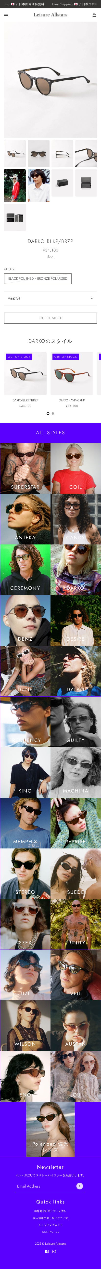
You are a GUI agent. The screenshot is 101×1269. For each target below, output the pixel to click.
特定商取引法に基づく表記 (50, 1211)
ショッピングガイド (50, 1225)
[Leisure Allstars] (50, 15)
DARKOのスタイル (50, 341)
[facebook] (46, 1251)
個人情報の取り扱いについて (50, 1218)
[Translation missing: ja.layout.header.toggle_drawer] (6, 15)
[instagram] (54, 1251)
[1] (53, 413)
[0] (48, 413)
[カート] (94, 15)
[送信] (79, 1186)
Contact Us (50, 1232)
